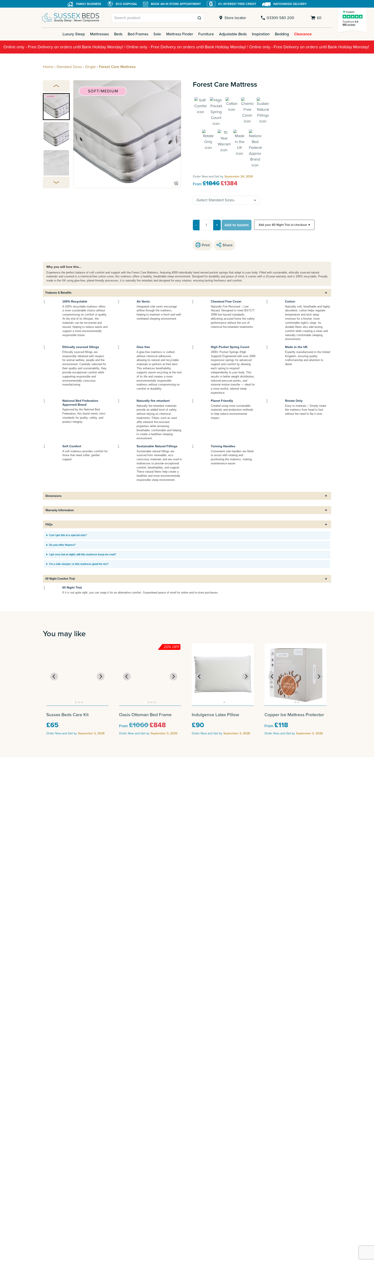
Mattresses (99, 34)
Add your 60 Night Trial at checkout (284, 225)
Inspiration (261, 34)
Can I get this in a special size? (68, 535)
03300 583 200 (280, 18)
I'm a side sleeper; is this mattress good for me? (78, 564)
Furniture (206, 34)
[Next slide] (56, 182)
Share (227, 245)
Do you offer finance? (62, 544)
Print (206, 245)
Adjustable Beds (233, 34)
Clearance (303, 34)
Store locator (235, 18)
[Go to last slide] (54, 676)
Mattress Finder (179, 34)
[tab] (73, 702)
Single (90, 67)
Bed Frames (138, 34)
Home (48, 67)
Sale (157, 34)
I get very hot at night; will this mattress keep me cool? (82, 554)
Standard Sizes (69, 67)
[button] (56, 106)
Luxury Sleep (74, 34)
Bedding (282, 34)
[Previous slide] (56, 86)
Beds (118, 34)
